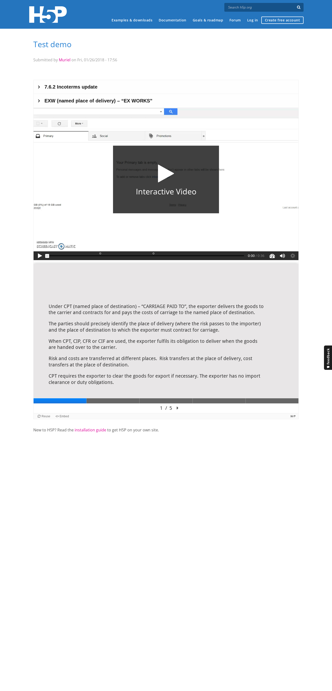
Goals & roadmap (208, 20)
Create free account (282, 20)
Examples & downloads (132, 20)
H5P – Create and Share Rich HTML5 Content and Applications (48, 14)
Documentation (172, 20)
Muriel (64, 60)
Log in (252, 20)
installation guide (90, 430)
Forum (235, 20)
